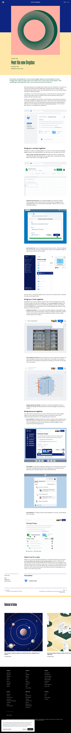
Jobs (45, 695)
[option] (21, 635)
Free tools (8, 686)
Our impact (46, 699)
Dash (26, 679)
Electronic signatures (48, 684)
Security (8, 681)
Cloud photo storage (48, 676)
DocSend (27, 684)
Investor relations (47, 697)
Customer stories (28, 695)
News (5, 577)
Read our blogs (9, 715)
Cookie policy (9, 699)
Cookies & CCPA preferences (11, 700)
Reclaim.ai (27, 681)
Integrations (8, 676)
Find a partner (28, 707)
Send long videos (47, 674)
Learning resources (10, 705)
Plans (26, 686)
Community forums (29, 700)
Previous (14, 591)
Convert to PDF (47, 686)
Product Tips (14, 58)
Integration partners (29, 705)
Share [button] (65, 2)
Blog (26, 694)
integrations (31, 304)
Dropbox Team (15, 66)
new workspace (54, 303)
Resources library (28, 697)
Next (52, 591)
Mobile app (8, 674)
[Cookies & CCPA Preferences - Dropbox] (18, 726)
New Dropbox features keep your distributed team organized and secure (21, 654)
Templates (8, 684)
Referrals (27, 702)
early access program (51, 103)
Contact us (8, 695)
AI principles (9, 702)
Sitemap (8, 704)
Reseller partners (28, 704)
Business (27, 676)
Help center (8, 694)
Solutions (8, 679)
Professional (27, 674)
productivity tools (30, 203)
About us (46, 694)
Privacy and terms (10, 697)
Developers (27, 699)
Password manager (48, 679)
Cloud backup (47, 681)
